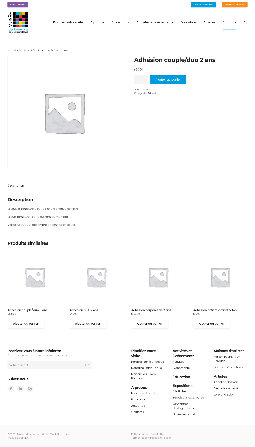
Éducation (188, 22)
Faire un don (17, 4)
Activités (178, 362)
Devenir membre (203, 4)
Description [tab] (15, 185)
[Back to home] (18, 22)
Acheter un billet (235, 4)
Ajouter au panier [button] (25, 324)
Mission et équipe (143, 393)
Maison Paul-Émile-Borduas (144, 376)
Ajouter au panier (168, 80)
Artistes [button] (209, 22)
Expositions (182, 386)
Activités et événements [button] (154, 22)
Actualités (138, 406)
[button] (246, 22)
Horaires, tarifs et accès (147, 362)
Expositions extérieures (188, 397)
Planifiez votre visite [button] (68, 22)
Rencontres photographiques (184, 406)
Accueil (11, 50)
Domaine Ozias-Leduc (146, 368)
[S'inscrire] (87, 365)
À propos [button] (97, 22)
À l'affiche (179, 391)
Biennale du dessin (227, 388)
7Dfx (26, 438)
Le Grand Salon (224, 394)
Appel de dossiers (226, 382)
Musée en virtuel (183, 414)
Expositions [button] (120, 22)
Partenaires (139, 399)
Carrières (137, 412)
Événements (181, 368)
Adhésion (24, 50)
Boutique (229, 22)
